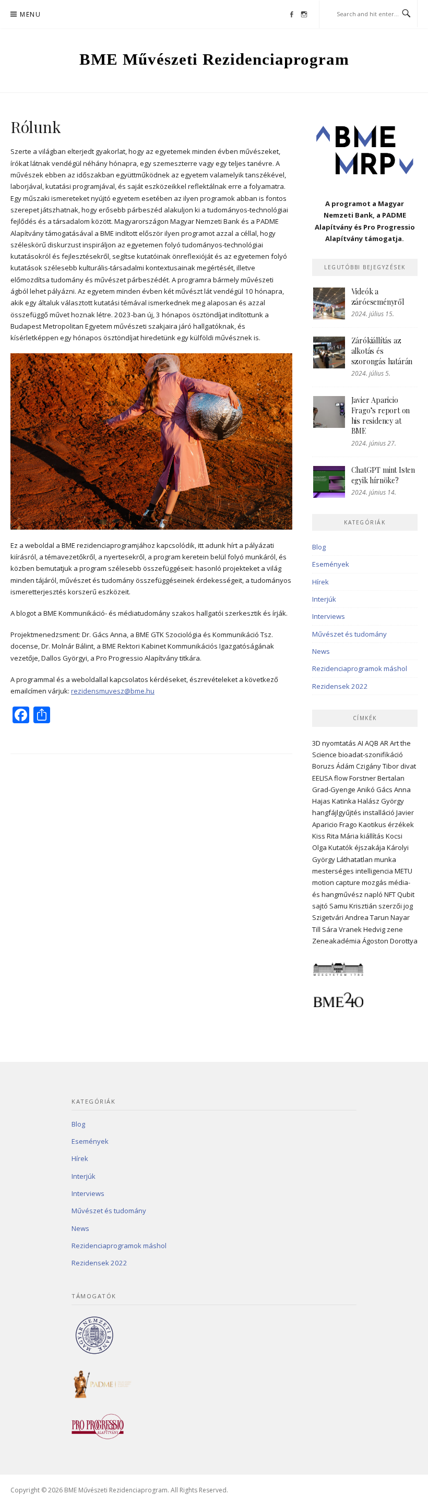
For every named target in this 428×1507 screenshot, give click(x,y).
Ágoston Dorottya (390, 941)
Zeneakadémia (336, 941)
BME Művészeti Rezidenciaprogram (214, 59)
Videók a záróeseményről (377, 296)
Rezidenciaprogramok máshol (359, 668)
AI (360, 743)
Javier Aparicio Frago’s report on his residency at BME (380, 415)
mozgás (374, 882)
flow (341, 778)
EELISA (322, 778)
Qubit (405, 894)
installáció (379, 812)
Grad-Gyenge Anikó (343, 789)
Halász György (381, 801)
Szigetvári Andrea (340, 917)
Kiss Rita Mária (335, 836)
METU (403, 871)
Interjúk (324, 599)
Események (330, 564)
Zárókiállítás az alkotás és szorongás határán (382, 351)
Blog (319, 547)
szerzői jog (395, 906)
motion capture (336, 882)
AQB (371, 743)
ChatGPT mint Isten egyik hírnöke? (383, 475)
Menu (30, 14)
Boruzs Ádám (333, 766)
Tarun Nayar (390, 917)
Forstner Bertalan (377, 778)
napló (373, 894)
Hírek (320, 582)
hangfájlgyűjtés (336, 812)
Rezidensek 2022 (340, 686)
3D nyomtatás (334, 743)
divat (408, 766)
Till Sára (324, 929)
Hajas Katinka (334, 801)
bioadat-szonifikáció (370, 754)
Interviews (328, 616)
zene (395, 929)
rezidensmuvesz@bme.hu (112, 691)
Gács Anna (393, 789)
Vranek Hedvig (362, 929)
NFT (390, 894)
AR (384, 743)
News (321, 651)
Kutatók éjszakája (356, 847)
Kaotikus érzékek (386, 824)
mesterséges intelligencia (352, 871)
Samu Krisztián (353, 906)
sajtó (320, 906)
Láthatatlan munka (366, 859)
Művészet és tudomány (349, 634)
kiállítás (372, 836)
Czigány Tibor (377, 766)
